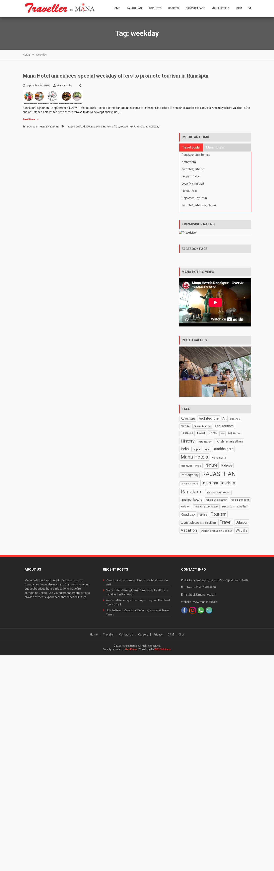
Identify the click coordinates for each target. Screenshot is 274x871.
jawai (207, 449)
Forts (213, 433)
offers (115, 126)
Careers (143, 634)
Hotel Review (205, 441)
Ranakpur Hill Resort (218, 492)
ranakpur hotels (191, 499)
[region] (215, 372)
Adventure (188, 418)
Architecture (209, 418)
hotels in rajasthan (229, 441)
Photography (189, 475)
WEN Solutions (162, 649)
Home (116, 8)
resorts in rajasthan (235, 506)
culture (185, 426)
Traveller (108, 634)
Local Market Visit (193, 183)
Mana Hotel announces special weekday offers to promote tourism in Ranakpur (116, 76)
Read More (29, 119)
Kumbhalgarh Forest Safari (199, 205)
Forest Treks (189, 190)
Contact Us (126, 634)
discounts (89, 126)
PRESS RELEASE (195, 8)
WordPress (131, 649)
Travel (226, 522)
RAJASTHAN (134, 8)
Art (224, 418)
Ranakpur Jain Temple (196, 154)
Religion (185, 506)
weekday (154, 126)
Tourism (218, 514)
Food (201, 433)
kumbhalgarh (223, 449)
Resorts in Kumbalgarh (206, 506)
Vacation (189, 530)
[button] (185, 371)
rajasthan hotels (189, 483)
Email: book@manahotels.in (198, 594)
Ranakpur (142, 126)
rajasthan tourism (218, 482)
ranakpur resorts (240, 499)
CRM (239, 8)
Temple (203, 514)
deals (79, 126)
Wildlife (242, 530)
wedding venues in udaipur (216, 530)
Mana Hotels (220, 8)
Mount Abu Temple (191, 466)
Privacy (158, 634)
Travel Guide (191, 147)
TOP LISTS (155, 8)
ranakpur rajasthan (216, 499)
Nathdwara (189, 162)
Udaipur (241, 522)
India (185, 449)
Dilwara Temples (202, 426)
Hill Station (234, 433)
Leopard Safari (191, 176)
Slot (181, 634)
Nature (211, 465)
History (188, 441)
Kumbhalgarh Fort (193, 169)
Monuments (219, 457)
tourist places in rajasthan (198, 522)
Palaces (226, 465)
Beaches (235, 419)
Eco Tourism (224, 426)
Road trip (188, 514)
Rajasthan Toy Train (194, 198)
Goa (222, 433)
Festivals (187, 433)
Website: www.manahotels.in (199, 601)
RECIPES (173, 8)
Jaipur (196, 449)
